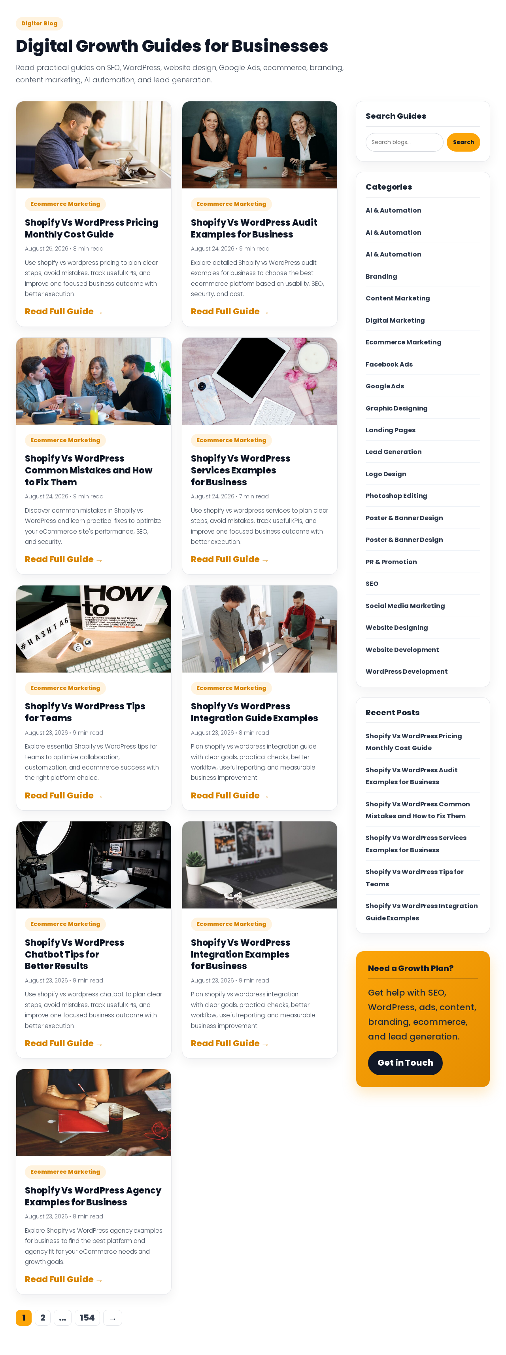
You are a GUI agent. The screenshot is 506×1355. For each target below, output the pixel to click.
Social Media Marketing (405, 605)
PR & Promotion (391, 561)
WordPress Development (407, 671)
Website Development (402, 649)
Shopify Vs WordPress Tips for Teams (85, 712)
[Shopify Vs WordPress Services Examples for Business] (259, 381)
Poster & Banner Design (404, 518)
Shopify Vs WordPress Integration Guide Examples (254, 712)
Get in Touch (405, 1063)
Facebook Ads (389, 364)
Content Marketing (398, 298)
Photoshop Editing (396, 495)
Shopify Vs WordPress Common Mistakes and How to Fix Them (88, 470)
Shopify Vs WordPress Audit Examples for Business (254, 229)
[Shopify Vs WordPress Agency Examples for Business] (93, 1112)
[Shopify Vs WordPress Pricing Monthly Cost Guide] (93, 144)
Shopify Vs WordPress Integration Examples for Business (241, 954)
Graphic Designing (397, 408)
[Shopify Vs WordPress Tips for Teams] (93, 629)
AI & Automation (393, 210)
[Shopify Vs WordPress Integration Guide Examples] (259, 629)
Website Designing (397, 627)
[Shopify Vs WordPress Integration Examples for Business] (259, 864)
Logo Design (386, 474)
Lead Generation (394, 451)
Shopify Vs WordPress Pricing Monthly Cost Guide (91, 229)
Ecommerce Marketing (65, 204)
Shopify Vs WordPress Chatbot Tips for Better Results (75, 954)
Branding (381, 276)
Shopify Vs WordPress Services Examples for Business (241, 470)
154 (87, 1317)
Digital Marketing (395, 320)
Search (463, 142)
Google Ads (385, 386)
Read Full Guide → (64, 311)
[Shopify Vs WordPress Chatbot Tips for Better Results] (93, 864)
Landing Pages (390, 430)
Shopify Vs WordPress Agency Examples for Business (93, 1196)
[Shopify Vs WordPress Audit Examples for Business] (259, 144)
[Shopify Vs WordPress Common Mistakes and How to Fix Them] (93, 381)
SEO (372, 583)
